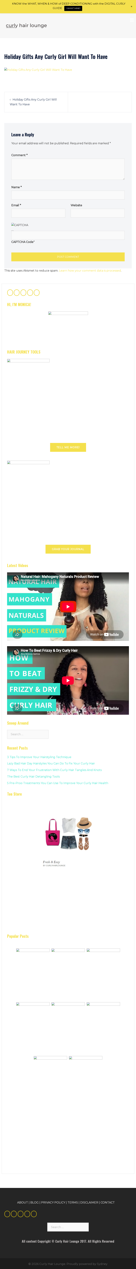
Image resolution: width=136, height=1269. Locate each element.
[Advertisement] (33, 904)
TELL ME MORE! (68, 447)
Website (76, 205)
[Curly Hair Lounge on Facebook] (10, 292)
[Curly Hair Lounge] (26, 25)
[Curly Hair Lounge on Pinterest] (30, 292)
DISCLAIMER (89, 1202)
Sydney (102, 1264)
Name (16, 187)
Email (16, 205)
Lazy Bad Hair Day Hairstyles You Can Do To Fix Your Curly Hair (51, 763)
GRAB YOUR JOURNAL (68, 549)
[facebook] (7, 1214)
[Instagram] (34, 1214)
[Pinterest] (27, 1214)
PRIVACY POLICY (53, 1202)
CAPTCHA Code (22, 242)
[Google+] (20, 1214)
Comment (19, 155)
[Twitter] (14, 1214)
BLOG (34, 1202)
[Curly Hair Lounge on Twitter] (16, 292)
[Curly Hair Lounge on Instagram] (36, 292)
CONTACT (108, 1202)
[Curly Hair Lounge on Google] (23, 292)
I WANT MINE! (73, 8)
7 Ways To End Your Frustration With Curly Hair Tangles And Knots (54, 770)
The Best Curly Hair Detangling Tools (33, 776)
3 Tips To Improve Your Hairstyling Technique (39, 757)
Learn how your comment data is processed (90, 270)
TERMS (72, 1202)
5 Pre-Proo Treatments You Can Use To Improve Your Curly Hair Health (57, 783)
